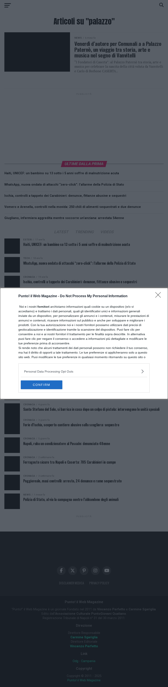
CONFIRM (41, 385)
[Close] (159, 296)
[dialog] (84, 343)
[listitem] (84, 371)
